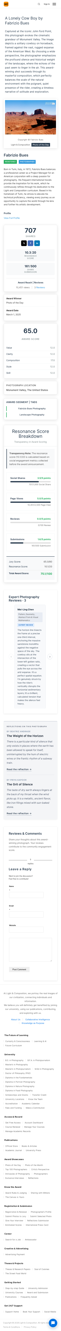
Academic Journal (13, 1150)
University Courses (14, 1292)
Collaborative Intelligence (37, 1019)
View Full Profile (12, 218)
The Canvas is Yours (14, 1197)
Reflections (33, 1178)
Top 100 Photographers (16, 1169)
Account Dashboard (34, 1122)
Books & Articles (29, 1146)
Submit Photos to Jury (15, 1216)
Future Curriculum (13, 1045)
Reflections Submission (38, 1220)
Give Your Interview (14, 1220)
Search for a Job (13, 1239)
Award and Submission (37, 1292)
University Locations (14, 1099)
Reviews (40, 287)
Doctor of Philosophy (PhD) (18, 1073)
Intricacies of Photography (17, 1174)
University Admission (38, 1288)
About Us (15, 1019)
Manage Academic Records (18, 1131)
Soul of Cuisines (41, 1269)
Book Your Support (31, 1312)
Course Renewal (12, 1127)
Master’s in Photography (16, 1064)
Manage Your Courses (34, 1127)
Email (11, 908)
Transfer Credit (39, 1095)
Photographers (41, 1174)
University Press (33, 1150)
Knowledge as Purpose (33, 1023)
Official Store (11, 1146)
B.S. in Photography (14, 1060)
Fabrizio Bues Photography (32, 408)
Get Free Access (13, 1122)
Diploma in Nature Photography (19, 1086)
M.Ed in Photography (44, 1069)
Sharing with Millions (40, 1193)
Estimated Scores (13, 1225)
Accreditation (11, 1103)
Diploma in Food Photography (19, 1090)
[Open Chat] (53, 1323)
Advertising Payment (15, 1254)
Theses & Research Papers (17, 1269)
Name (11, 888)
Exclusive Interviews (14, 1178)
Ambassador (31, 1239)
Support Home (12, 1312)
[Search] (39, 4)
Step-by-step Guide (14, 1288)
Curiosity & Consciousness (17, 1041)
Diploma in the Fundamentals (18, 1077)
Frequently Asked (29, 1297)
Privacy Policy (30, 1327)
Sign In (47, 4)
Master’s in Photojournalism (18, 1069)
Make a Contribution (35, 1108)
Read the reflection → (19, 769)
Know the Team (35, 1099)
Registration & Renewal (16, 1212)
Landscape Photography (32, 414)
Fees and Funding (13, 1108)
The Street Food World (15, 1273)
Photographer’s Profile (41, 1212)
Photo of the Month (34, 1165)
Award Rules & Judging (16, 1193)
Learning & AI (40, 1041)
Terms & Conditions (11, 1327)
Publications (11, 1297)
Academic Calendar (31, 1103)
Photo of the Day (13, 1165)
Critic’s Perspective (40, 1169)
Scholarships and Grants (16, 1095)
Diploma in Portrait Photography (20, 1082)
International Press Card (37, 1225)
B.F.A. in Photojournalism (39, 1060)
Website (12, 925)
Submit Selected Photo (40, 1216)
